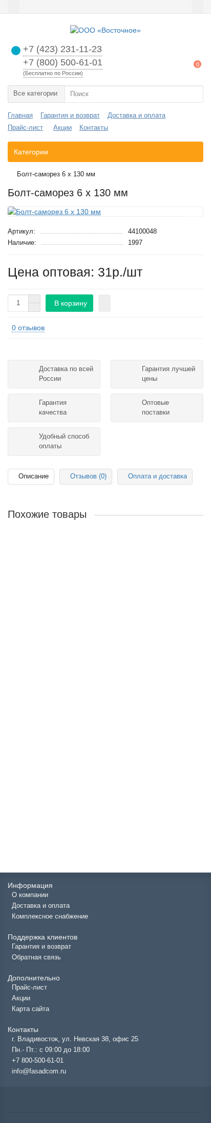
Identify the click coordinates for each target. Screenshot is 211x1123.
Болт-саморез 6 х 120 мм (50, 552)
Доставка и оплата (136, 115)
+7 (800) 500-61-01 (62, 62)
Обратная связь (36, 957)
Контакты (93, 127)
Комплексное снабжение (50, 916)
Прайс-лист (25, 127)
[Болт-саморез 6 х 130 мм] (105, 212)
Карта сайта (30, 1009)
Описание (33, 476)
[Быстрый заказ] (104, 303)
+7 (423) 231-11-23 (62, 49)
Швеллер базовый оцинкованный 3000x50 (79, 720)
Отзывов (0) (88, 476)
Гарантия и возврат (70, 115)
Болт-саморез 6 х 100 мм (50, 636)
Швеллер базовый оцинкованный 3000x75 (79, 804)
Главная (20, 115)
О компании (30, 895)
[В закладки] (191, 218)
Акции (62, 127)
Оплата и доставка (157, 476)
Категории (31, 152)
